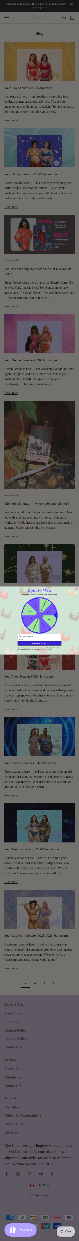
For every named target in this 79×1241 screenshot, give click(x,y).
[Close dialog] (76, 588)
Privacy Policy (42, 649)
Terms (49, 649)
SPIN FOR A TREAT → (39, 643)
